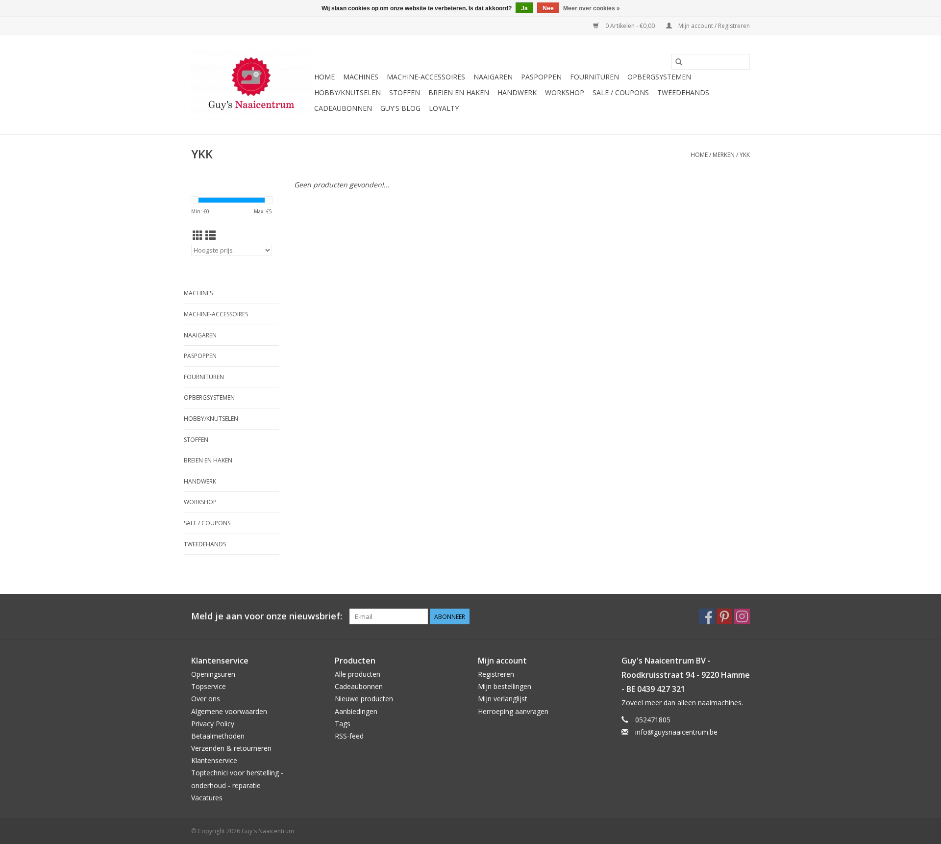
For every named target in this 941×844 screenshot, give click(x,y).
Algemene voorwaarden (229, 711)
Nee (548, 8)
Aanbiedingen (356, 711)
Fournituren (594, 76)
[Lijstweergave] (210, 235)
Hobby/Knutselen (347, 92)
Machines (360, 76)
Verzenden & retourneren (231, 748)
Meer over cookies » (591, 8)
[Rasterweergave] (198, 235)
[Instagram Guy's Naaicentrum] (742, 616)
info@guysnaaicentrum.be (676, 732)
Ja (524, 8)
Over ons (205, 698)
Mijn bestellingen (504, 686)
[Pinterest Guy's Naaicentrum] (724, 616)
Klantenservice (214, 760)
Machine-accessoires (426, 76)
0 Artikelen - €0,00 (630, 26)
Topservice (208, 686)
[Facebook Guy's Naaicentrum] (707, 616)
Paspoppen (541, 76)
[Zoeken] (678, 62)
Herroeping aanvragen (513, 711)
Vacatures (207, 797)
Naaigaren (493, 76)
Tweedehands (683, 92)
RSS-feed (349, 736)
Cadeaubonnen (343, 108)
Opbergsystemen (659, 76)
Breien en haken (458, 92)
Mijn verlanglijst (502, 698)
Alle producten (357, 674)
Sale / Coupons (621, 92)
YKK (745, 155)
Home (324, 76)
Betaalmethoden (218, 736)
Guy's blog (400, 108)
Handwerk (517, 92)
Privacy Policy (212, 723)
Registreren (496, 674)
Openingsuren (213, 674)
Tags (342, 723)
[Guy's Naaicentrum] (251, 85)
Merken (724, 155)
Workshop (564, 92)
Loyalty (444, 108)
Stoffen (404, 92)
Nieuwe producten (364, 698)
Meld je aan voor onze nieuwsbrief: (266, 616)
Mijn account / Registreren (713, 26)
